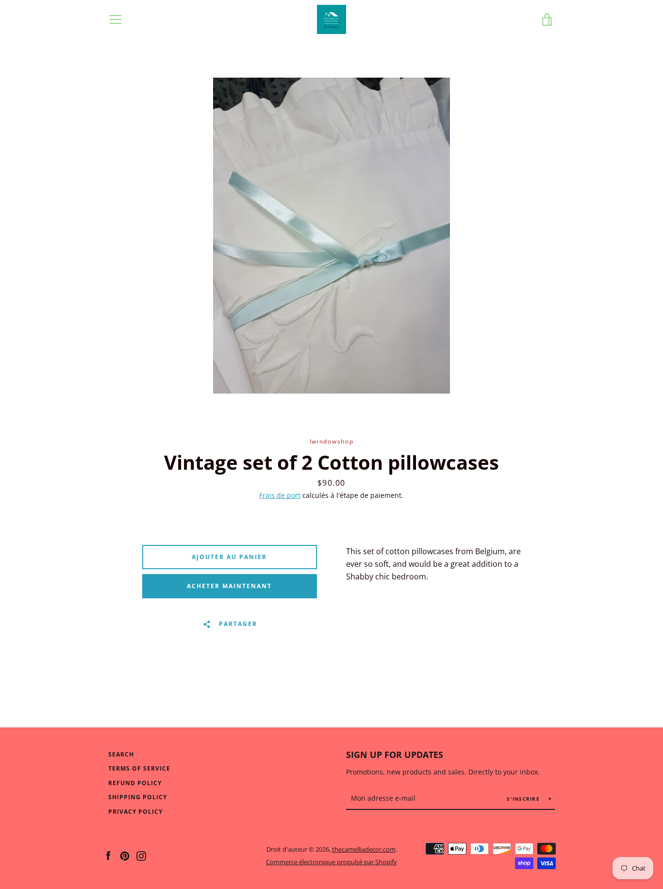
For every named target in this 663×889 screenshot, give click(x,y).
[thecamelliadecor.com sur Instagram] (141, 855)
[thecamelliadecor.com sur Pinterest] (125, 855)
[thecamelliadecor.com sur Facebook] (108, 855)
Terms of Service (139, 768)
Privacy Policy (135, 811)
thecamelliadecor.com (364, 849)
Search (121, 754)
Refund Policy (135, 783)
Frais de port (279, 495)
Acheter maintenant (229, 586)
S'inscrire (524, 798)
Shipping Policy (137, 797)
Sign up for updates (394, 754)
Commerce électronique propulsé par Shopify (331, 861)
